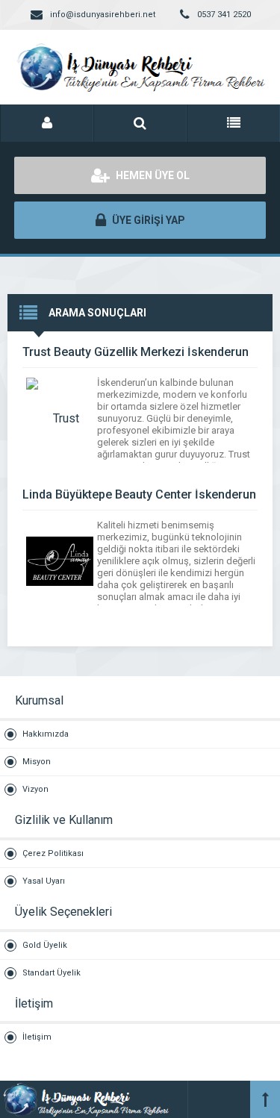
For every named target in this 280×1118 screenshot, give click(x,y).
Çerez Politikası (53, 853)
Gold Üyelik (44, 945)
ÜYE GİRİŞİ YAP (147, 220)
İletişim (37, 1037)
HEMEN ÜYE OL (151, 175)
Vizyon (35, 789)
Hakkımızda (45, 734)
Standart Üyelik (51, 973)
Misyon (36, 761)
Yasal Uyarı (43, 881)
